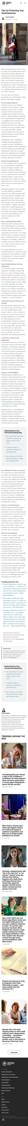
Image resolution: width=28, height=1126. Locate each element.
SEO (2, 1093)
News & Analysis (5, 1090)
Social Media (4, 1082)
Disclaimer (4, 1107)
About (3, 1099)
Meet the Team (5, 1102)
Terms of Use (4, 1112)
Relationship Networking (7, 1088)
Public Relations (5, 1080)
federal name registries (9, 286)
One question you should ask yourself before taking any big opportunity (14, 458)
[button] (14, 1053)
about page (9, 641)
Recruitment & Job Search (8, 1074)
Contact (3, 1104)
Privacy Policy (5, 1110)
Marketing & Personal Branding (9, 1077)
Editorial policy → (13, 657)
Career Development (6, 1072)
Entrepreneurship (5, 1085)
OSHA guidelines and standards (11, 402)
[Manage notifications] (3, 1120)
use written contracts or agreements (13, 351)
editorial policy (19, 639)
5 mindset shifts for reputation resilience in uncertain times (13, 449)
